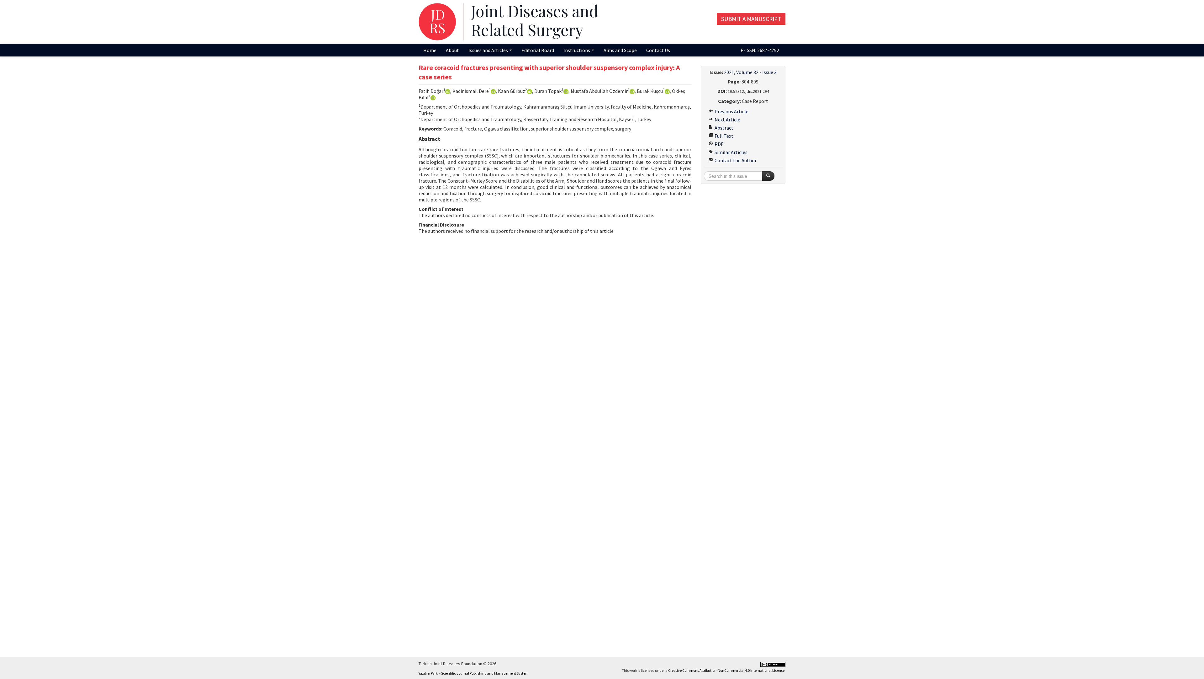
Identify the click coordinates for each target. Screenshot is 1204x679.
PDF (718, 144)
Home (429, 50)
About (452, 50)
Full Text (723, 136)
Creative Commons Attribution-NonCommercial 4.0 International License (726, 670)
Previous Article (731, 111)
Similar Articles (730, 152)
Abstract (723, 128)
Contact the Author (735, 160)
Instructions (577, 50)
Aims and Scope (620, 50)
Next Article (727, 119)
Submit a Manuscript (751, 19)
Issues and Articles (488, 50)
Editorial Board (537, 50)
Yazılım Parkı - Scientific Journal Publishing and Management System (474, 673)
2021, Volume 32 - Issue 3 (750, 72)
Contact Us (658, 50)
